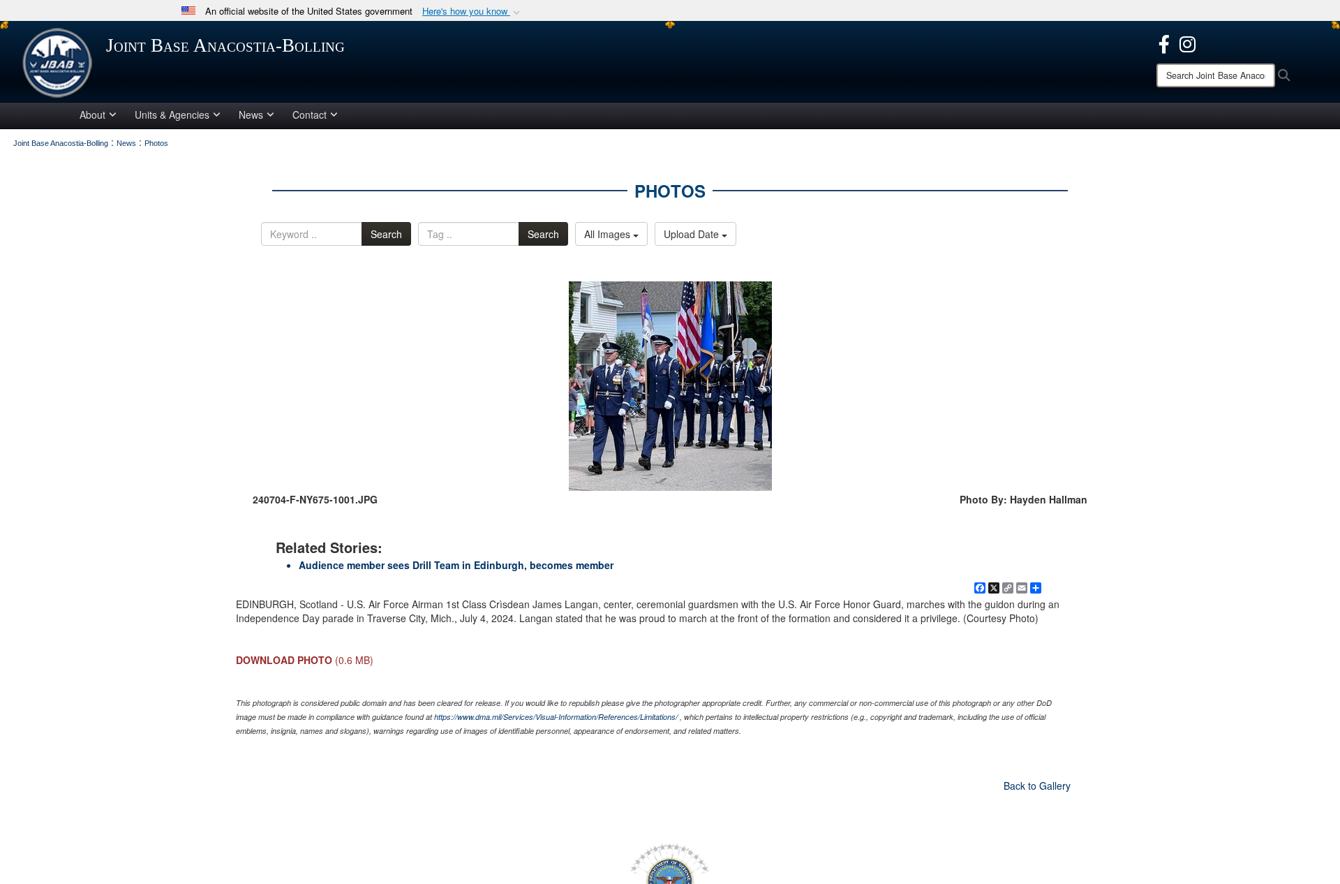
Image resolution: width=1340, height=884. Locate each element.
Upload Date (693, 234)
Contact (309, 114)
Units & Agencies (172, 114)
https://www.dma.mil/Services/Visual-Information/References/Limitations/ (556, 717)
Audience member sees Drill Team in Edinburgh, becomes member (456, 565)
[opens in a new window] (1164, 43)
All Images (608, 234)
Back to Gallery (1037, 786)
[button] (472, 11)
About (92, 114)
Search (386, 234)
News (251, 114)
